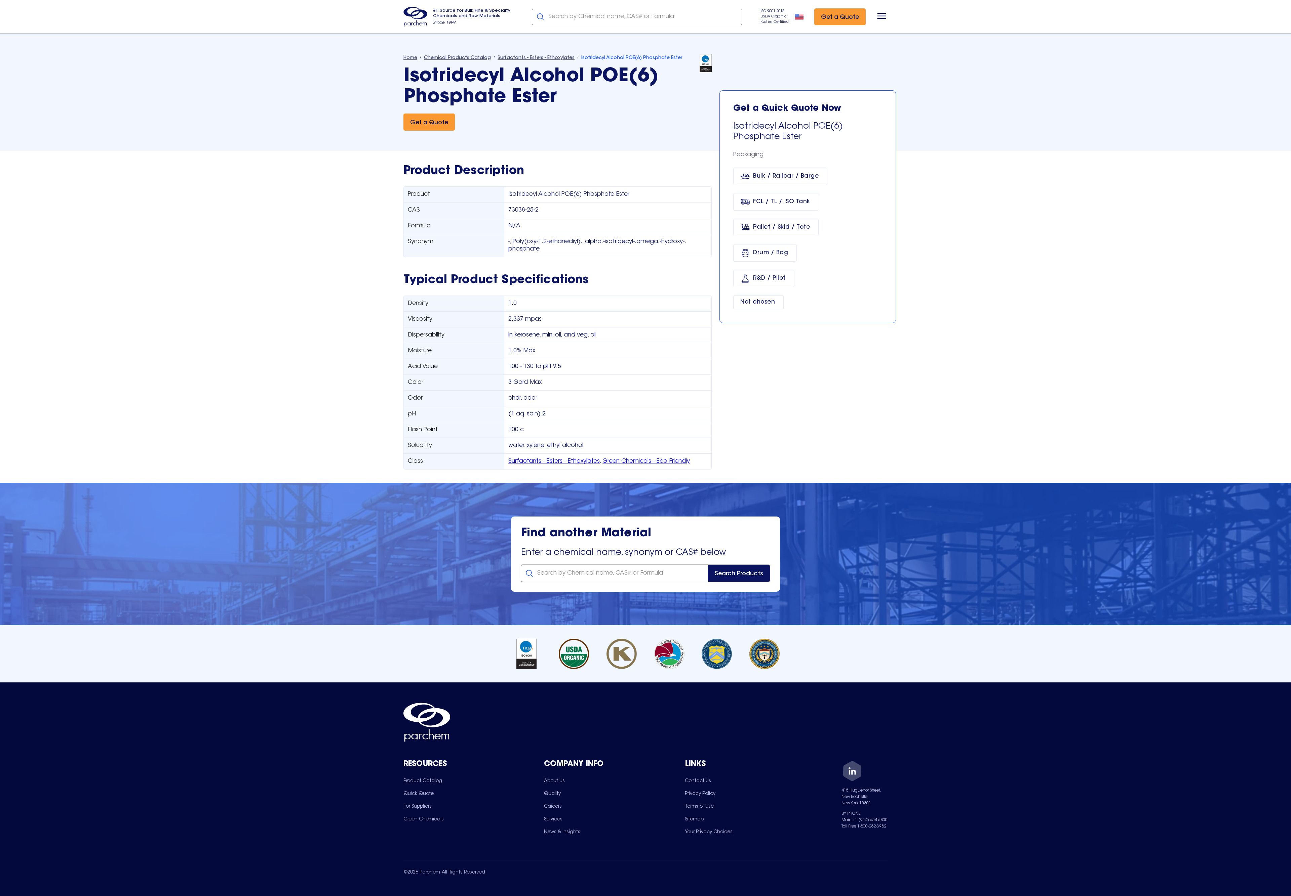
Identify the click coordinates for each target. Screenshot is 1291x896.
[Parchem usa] (415, 17)
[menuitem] (422, 781)
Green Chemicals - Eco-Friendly (646, 461)
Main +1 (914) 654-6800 (865, 820)
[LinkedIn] (852, 772)
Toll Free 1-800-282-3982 (864, 826)
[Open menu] (882, 17)
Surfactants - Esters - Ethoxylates (554, 461)
